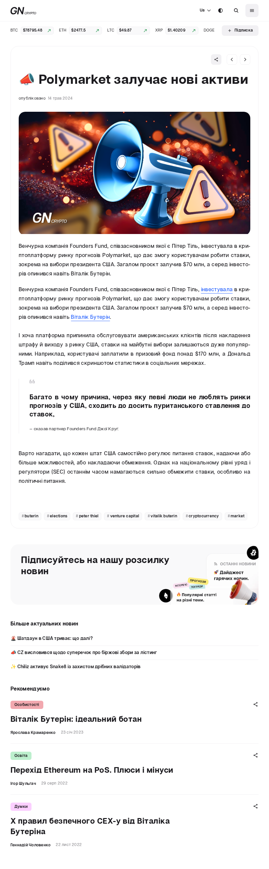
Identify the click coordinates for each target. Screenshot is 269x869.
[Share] (216, 59)
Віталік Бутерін (90, 317)
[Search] (236, 10)
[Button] (236, 10)
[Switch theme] (220, 10)
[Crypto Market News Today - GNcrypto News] (23, 10)
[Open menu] (252, 10)
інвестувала (217, 290)
